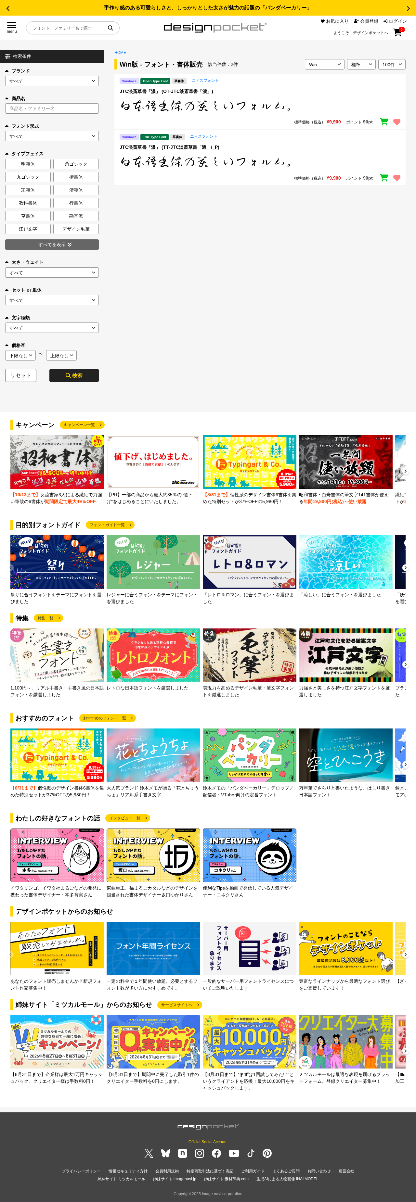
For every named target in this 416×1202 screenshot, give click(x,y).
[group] (57, 470)
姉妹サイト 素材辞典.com (226, 1179)
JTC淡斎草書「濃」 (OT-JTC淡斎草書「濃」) (166, 91)
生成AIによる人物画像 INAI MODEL (287, 1179)
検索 (77, 375)
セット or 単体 (27, 290)
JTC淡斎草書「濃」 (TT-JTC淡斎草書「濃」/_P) (169, 147)
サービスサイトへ (176, 1005)
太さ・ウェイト (28, 262)
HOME (120, 53)
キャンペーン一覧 (79, 425)
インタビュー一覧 (124, 818)
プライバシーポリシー (81, 1171)
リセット (20, 375)
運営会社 (346, 1171)
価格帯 (18, 345)
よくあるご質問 (286, 1171)
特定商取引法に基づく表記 (210, 1171)
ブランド (21, 70)
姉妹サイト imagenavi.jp (174, 1179)
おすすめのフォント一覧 (104, 718)
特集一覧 (45, 618)
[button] (8, 8)
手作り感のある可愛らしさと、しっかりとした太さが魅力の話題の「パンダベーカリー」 (208, 7)
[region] (260, 106)
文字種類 (21, 317)
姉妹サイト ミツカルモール (121, 1179)
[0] (397, 34)
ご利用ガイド (253, 1171)
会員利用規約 (167, 1171)
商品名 (18, 98)
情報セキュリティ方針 (128, 1171)
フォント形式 (25, 126)
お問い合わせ (319, 1171)
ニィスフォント (205, 80)
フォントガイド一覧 (107, 525)
